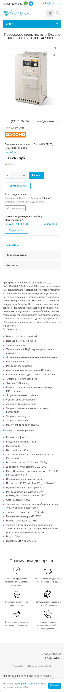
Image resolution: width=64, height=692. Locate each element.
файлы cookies (29, 683)
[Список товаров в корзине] (50, 13)
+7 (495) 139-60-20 (12, 4)
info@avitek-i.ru (52, 3)
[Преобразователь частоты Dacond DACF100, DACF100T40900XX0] (32, 78)
